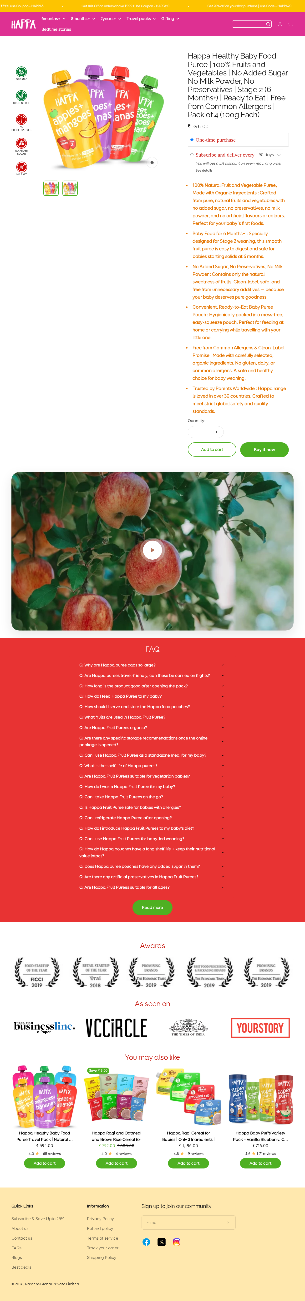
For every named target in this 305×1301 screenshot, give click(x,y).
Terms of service (102, 1238)
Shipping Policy (101, 1257)
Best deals (21, 1267)
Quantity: (196, 420)
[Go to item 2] (70, 189)
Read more (152, 907)
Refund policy (100, 1228)
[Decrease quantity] (195, 432)
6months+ (51, 18)
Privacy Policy (100, 1218)
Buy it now (264, 449)
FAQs (16, 1248)
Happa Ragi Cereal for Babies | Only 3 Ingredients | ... (188, 1139)
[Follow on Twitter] (161, 1245)
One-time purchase (216, 140)
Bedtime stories (56, 29)
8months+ (80, 18)
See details (204, 170)
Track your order (103, 1248)
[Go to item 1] (51, 189)
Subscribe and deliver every (226, 155)
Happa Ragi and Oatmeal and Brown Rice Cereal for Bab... (116, 1139)
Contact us (21, 1238)
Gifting (167, 18)
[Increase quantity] (217, 432)
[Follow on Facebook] (146, 1245)
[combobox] (249, 23)
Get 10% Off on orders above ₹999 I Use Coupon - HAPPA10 (92, 6)
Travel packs (139, 18)
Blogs (16, 1257)
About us (19, 1228)
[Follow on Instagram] (177, 1245)
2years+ (108, 18)
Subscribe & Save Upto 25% (37, 1218)
